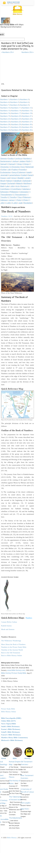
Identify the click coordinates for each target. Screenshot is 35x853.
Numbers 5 (14, 102)
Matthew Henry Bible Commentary (14, 737)
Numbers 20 (16, 116)
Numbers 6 (24, 102)
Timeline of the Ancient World (12, 650)
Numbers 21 (27, 116)
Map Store (25, 809)
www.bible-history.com (16, 670)
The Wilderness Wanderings (11, 641)
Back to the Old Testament (10, 653)
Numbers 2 (14, 99)
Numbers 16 (5, 113)
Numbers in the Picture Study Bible (13, 647)
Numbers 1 (4, 99)
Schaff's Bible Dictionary (10, 732)
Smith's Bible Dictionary (10, 726)
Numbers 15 (27, 111)
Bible (15, 758)
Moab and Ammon (7, 629)
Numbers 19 (5, 116)
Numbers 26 (16, 122)
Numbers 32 (16, 127)
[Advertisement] (17, 67)
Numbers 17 (16, 113)
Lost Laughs (25, 803)
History (27, 758)
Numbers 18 (27, 113)
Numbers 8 (14, 105)
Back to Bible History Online (11, 655)
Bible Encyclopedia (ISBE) (11, 718)
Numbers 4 (4, 102)
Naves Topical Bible (8, 724)
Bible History (12, 838)
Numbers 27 (27, 122)
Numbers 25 (5, 122)
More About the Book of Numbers (13, 644)
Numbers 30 (27, 124)
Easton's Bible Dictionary (10, 729)
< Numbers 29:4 (7, 52)
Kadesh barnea (6, 626)
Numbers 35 (16, 130)
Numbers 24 (27, 119)
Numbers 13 (5, 111)
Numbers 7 (4, 105)
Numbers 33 (27, 127)
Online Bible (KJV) (8, 721)
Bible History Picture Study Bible (13, 673)
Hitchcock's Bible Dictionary (12, 740)
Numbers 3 (24, 99)
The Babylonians (15, 818)
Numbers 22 (5, 119)
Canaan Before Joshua (9, 622)
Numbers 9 (24, 105)
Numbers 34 (5, 130)
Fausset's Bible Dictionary (11, 735)
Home (3, 758)
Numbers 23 (16, 119)
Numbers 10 (5, 108)
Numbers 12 (27, 108)
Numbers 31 (5, 127)
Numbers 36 (27, 130)
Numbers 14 (16, 111)
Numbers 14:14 (6, 216)
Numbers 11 (16, 108)
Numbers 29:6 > (28, 52)
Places (11, 777)
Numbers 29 (16, 124)
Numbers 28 (5, 124)
